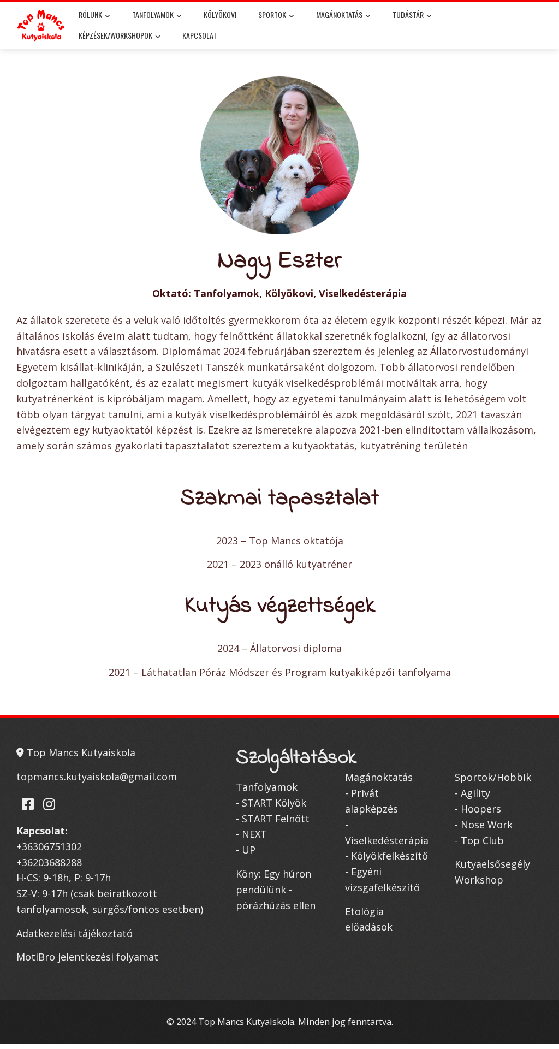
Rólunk (90, 14)
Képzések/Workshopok (115, 35)
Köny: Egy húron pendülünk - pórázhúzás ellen (276, 889)
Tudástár (408, 14)
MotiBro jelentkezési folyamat (87, 956)
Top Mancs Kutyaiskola (79, 752)
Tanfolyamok (153, 14)
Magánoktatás (339, 14)
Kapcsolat (199, 35)
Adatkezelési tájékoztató (74, 933)
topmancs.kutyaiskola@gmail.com (96, 776)
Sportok (272, 14)
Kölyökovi (220, 14)
